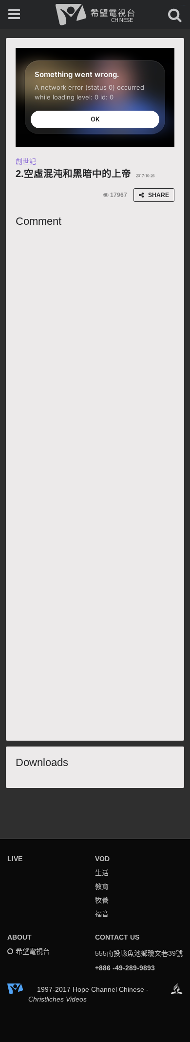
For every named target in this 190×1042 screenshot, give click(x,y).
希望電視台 (33, 951)
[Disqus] (95, 354)
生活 (102, 872)
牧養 (102, 900)
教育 (102, 886)
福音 (102, 913)
